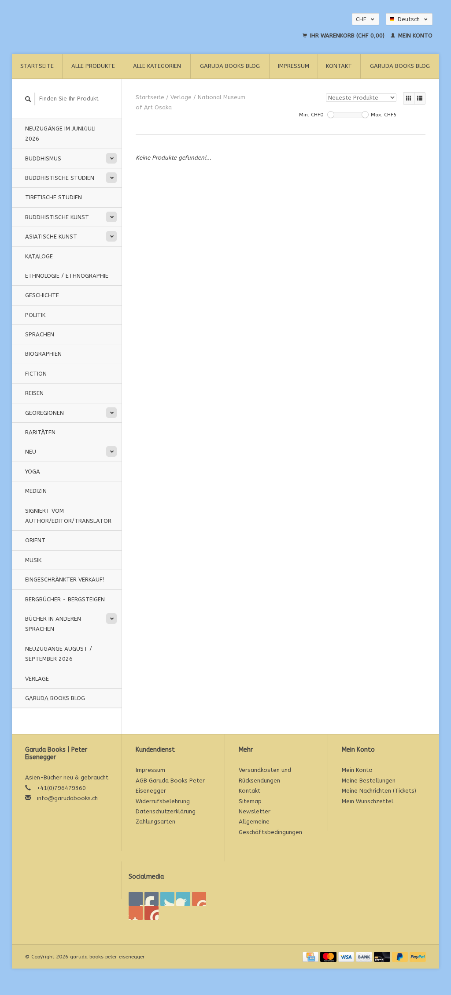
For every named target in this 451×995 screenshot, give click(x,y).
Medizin (36, 491)
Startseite (37, 66)
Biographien (43, 353)
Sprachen (39, 334)
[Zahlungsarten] (311, 956)
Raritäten (40, 432)
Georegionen (44, 413)
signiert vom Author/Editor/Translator (68, 515)
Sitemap (250, 801)
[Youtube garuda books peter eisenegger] (199, 899)
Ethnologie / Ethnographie (66, 275)
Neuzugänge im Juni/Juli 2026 (60, 133)
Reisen (34, 393)
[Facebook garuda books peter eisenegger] (136, 899)
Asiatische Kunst (51, 236)
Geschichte (42, 295)
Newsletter (254, 811)
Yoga (32, 471)
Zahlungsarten (155, 821)
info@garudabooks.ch (67, 798)
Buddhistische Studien (59, 178)
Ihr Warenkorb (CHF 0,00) (347, 35)
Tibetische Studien (53, 197)
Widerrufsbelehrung (163, 801)
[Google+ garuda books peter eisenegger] (167, 899)
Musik (33, 560)
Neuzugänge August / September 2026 (58, 653)
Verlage (37, 678)
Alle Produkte (93, 66)
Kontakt (339, 66)
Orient (35, 540)
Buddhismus (43, 158)
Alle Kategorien (157, 66)
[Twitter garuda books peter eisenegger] (151, 899)
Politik (35, 315)
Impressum (293, 66)
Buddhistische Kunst (57, 217)
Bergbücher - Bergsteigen (65, 599)
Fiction (36, 373)
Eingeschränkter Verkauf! (64, 579)
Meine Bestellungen (369, 780)
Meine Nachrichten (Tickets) (379, 790)
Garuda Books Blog (230, 66)
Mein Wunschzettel (367, 801)
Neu (30, 451)
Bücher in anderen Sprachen (53, 623)
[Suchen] (28, 99)
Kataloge (39, 256)
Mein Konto (414, 35)
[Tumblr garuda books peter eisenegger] (136, 913)
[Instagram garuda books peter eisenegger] (151, 913)
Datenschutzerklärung (166, 811)
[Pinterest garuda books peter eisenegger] (183, 899)
